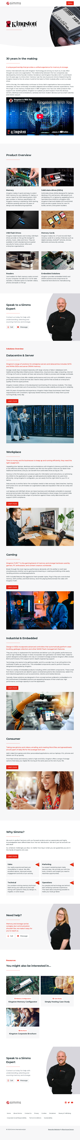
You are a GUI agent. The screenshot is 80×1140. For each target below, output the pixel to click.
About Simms (17, 1113)
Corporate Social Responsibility (16, 1118)
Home (9, 1113)
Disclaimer (52, 1113)
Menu (70, 3)
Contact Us (28, 1113)
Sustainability (48, 1118)
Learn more (12, 401)
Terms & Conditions (35, 1118)
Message (24, 327)
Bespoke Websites (54, 1129)
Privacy (36, 1113)
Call (11, 327)
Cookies (44, 1113)
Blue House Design (68, 1129)
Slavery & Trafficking (65, 1113)
